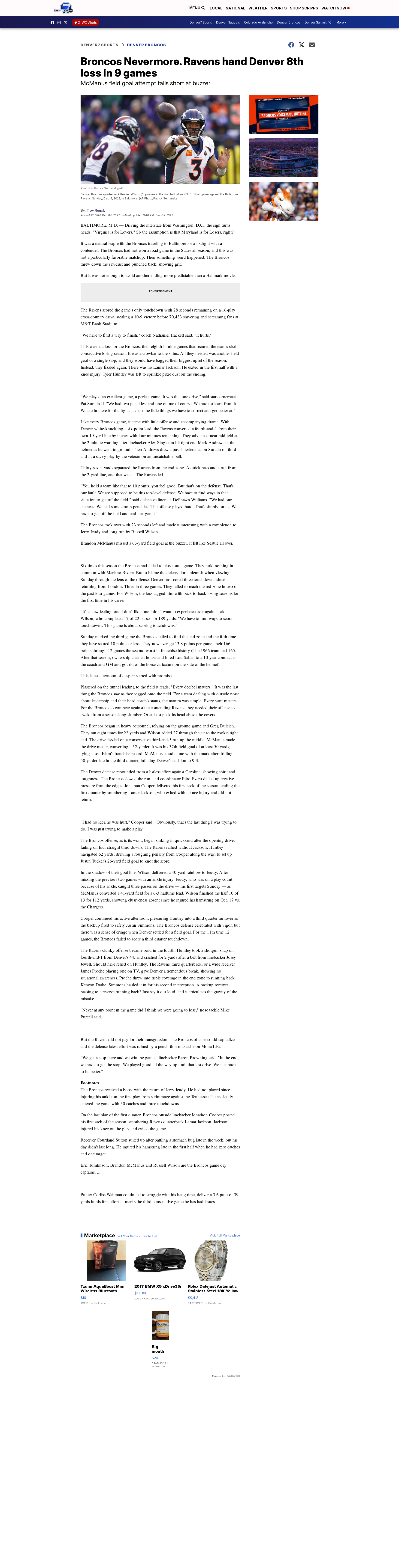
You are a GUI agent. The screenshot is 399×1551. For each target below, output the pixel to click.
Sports (279, 8)
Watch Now (334, 8)
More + (341, 22)
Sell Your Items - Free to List (137, 1236)
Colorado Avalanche (258, 22)
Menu (195, 8)
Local (216, 8)
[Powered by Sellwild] (233, 1376)
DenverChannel (67, 22)
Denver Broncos (288, 22)
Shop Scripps (304, 8)
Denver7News (54, 22)
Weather (258, 8)
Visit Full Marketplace (225, 1235)
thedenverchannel (60, 22)
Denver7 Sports (201, 22)
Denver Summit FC (318, 22)
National (235, 8)
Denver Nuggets (228, 22)
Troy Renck (96, 210)
